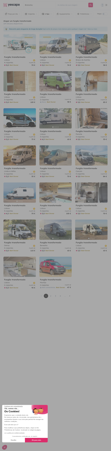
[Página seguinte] (70, 296)
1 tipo (47, 14)
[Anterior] (6, 44)
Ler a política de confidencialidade (14, 433)
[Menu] (104, 4)
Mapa (99, 14)
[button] (4, 447)
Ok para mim (36, 440)
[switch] (105, 14)
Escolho (13, 440)
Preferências (84, 14)
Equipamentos (65, 14)
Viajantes (31, 14)
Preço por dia (13, 14)
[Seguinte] (33, 44)
